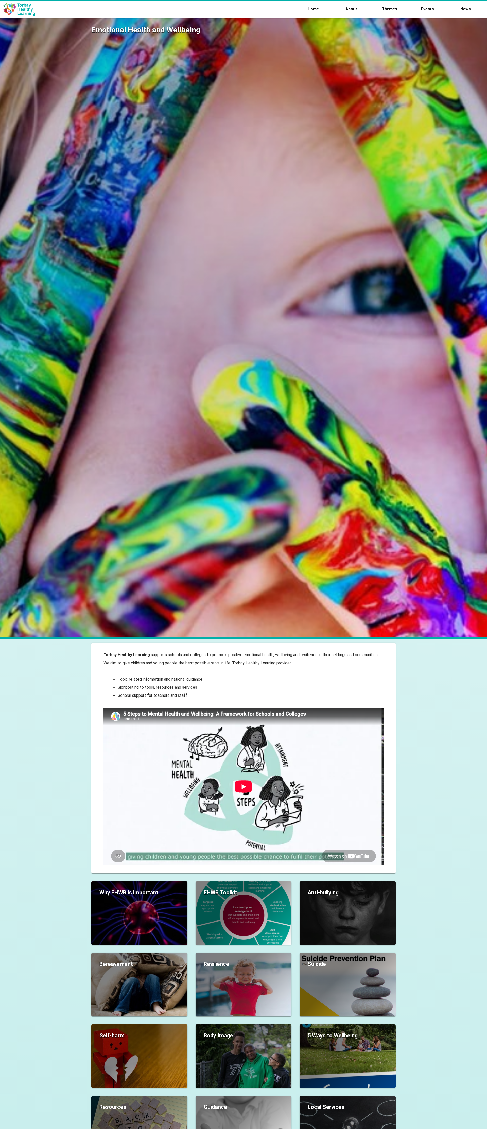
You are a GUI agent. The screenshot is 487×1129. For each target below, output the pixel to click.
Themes (389, 9)
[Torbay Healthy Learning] (151, 9)
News (465, 9)
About (351, 9)
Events (427, 9)
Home (313, 9)
